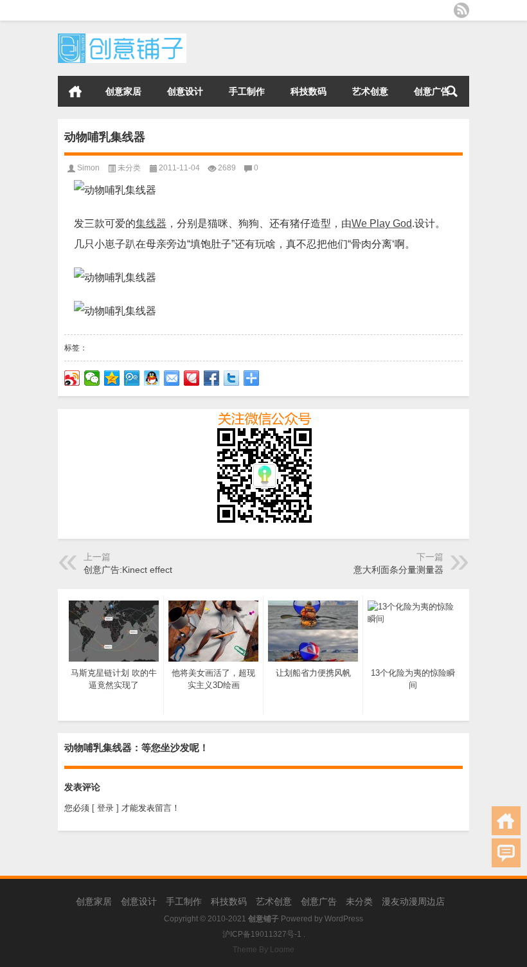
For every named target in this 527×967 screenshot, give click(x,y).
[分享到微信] (92, 378)
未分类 (129, 167)
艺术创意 (370, 91)
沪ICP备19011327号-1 (261, 934)
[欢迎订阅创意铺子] (461, 10)
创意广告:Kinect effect (128, 570)
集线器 (151, 223)
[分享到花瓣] (192, 378)
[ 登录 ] (105, 808)
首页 (75, 91)
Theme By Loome (263, 949)
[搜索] (451, 91)
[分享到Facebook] (212, 378)
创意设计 (185, 91)
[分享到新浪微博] (72, 378)
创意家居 (123, 91)
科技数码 (308, 91)
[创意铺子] (122, 37)
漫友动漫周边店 (413, 901)
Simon (88, 167)
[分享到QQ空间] (112, 378)
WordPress (344, 918)
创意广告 (432, 91)
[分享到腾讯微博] (132, 378)
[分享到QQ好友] (152, 378)
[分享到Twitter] (232, 378)
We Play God (382, 223)
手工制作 (247, 91)
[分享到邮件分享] (172, 378)
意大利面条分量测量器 (398, 570)
